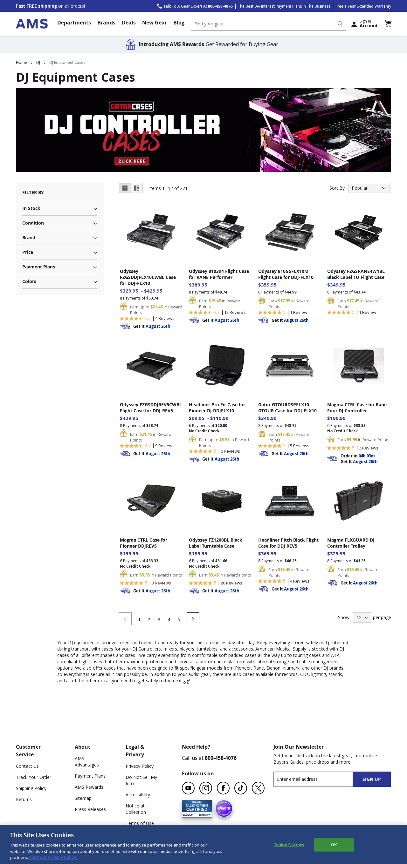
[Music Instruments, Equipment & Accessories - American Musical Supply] (32, 24)
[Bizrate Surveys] (203, 813)
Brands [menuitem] (106, 22)
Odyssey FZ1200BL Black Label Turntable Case (215, 543)
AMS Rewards (89, 787)
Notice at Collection (136, 809)
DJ (38, 62)
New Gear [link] (154, 22)
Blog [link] (178, 22)
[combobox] (268, 24)
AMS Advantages (87, 761)
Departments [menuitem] (74, 22)
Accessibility (138, 795)
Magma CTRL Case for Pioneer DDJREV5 (143, 543)
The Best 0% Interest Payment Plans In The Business (284, 6)
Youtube (188, 788)
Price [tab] (27, 252)
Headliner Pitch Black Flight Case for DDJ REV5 (288, 543)
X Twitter (258, 788)
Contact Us (27, 766)
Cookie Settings (288, 844)
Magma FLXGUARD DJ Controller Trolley (351, 543)
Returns (24, 799)
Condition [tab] (33, 223)
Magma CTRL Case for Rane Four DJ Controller (357, 408)
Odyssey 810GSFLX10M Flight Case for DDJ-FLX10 (286, 274)
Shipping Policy (31, 788)
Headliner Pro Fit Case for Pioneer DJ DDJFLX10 (217, 408)
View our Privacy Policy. (52, 857)
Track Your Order (33, 777)
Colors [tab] (29, 281)
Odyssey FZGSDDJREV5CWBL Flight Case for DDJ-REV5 (151, 408)
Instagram (205, 788)
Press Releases (90, 809)
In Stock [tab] (31, 208)
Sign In (369, 23)
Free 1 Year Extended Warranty (363, 6)
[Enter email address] (318, 779)
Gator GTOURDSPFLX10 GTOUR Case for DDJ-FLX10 (287, 408)
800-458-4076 (221, 757)
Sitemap (83, 798)
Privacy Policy (140, 766)
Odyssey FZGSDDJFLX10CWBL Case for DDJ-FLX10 (148, 277)
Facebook (223, 788)
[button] (387, 23)
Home (21, 62)
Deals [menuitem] (129, 22)
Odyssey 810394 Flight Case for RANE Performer (219, 274)
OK (334, 844)
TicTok (240, 788)
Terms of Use (140, 823)
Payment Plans (90, 776)
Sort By (337, 188)
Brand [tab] (28, 237)
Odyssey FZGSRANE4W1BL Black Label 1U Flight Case (356, 274)
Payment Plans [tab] (38, 267)
